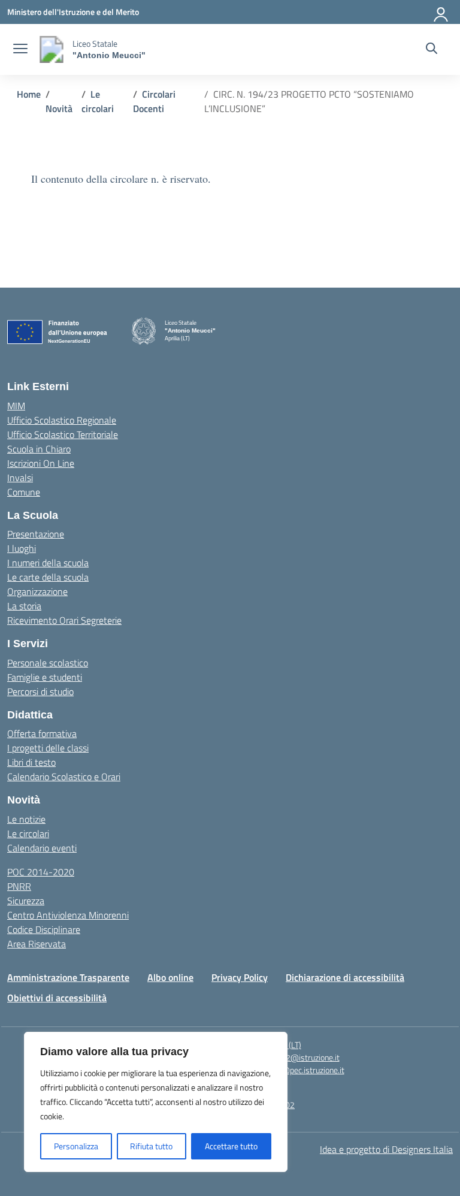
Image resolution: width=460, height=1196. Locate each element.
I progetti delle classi (48, 748)
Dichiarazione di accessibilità (345, 977)
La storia (24, 606)
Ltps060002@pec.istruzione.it (290, 1070)
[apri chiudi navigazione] (20, 50)
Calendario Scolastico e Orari (63, 776)
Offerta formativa (42, 733)
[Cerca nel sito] (431, 50)
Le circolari (28, 833)
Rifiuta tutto (151, 1146)
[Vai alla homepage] (51, 49)
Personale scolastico (47, 663)
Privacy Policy (239, 977)
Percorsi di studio (40, 691)
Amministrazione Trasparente (68, 977)
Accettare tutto (231, 1146)
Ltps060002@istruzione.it (293, 1057)
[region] (156, 1102)
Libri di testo (31, 762)
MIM (16, 405)
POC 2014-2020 (40, 872)
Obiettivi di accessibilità (57, 997)
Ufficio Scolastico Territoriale (62, 434)
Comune (23, 492)
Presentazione (35, 534)
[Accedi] (441, 12)
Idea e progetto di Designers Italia (386, 1149)
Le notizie (26, 819)
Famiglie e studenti (44, 677)
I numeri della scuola (48, 562)
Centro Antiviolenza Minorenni (68, 915)
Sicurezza (25, 900)
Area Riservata (36, 944)
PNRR (19, 886)
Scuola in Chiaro (39, 449)
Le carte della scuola (48, 577)
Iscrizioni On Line (40, 463)
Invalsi (20, 477)
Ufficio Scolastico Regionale (61, 420)
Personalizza (76, 1146)
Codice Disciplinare (43, 929)
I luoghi (21, 548)
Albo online (170, 977)
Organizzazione (37, 591)
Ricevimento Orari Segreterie (64, 620)
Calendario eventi (42, 848)
